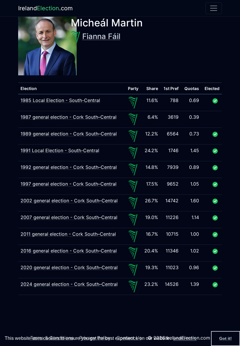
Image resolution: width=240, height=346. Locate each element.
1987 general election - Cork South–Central (68, 117)
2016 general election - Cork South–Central (68, 251)
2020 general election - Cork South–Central (69, 267)
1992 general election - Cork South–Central (68, 167)
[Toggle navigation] (213, 8)
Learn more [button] (185, 338)
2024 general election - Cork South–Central (69, 284)
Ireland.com (45, 8)
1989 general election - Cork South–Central (68, 134)
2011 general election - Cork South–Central (68, 234)
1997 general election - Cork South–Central (68, 184)
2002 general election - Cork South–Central (69, 200)
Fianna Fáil (101, 36)
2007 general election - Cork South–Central (68, 217)
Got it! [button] (225, 338)
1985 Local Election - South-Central (60, 100)
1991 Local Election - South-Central (59, 150)
